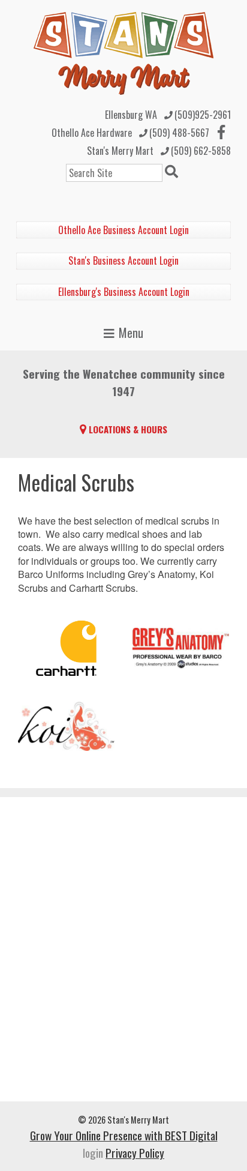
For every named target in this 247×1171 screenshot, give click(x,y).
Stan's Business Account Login (123, 260)
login (93, 1152)
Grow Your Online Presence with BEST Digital (124, 1135)
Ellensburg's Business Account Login (123, 291)
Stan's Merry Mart (120, 150)
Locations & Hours (128, 429)
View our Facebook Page (221, 132)
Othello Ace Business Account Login (123, 230)
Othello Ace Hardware (92, 132)
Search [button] (173, 173)
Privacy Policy (135, 1152)
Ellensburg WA (131, 114)
